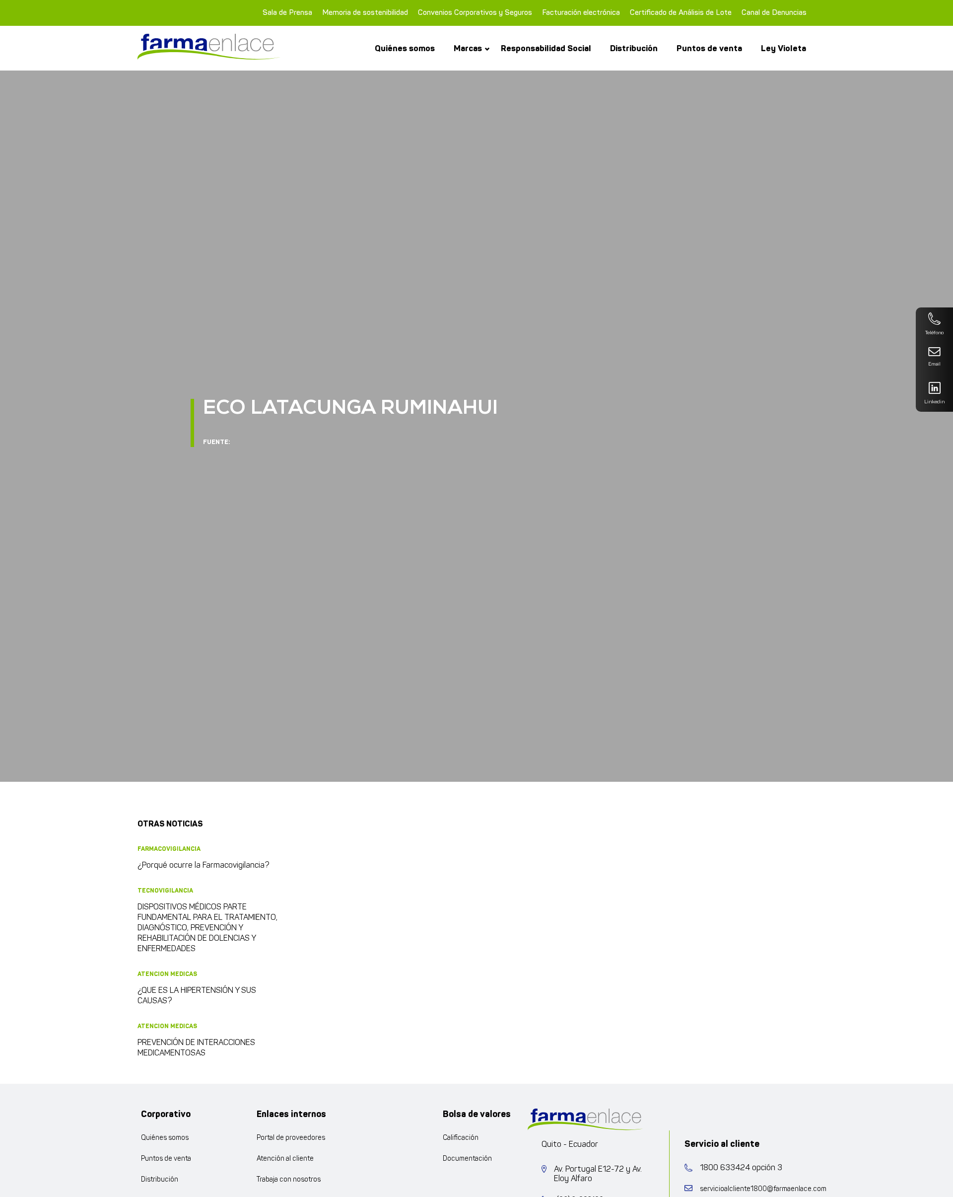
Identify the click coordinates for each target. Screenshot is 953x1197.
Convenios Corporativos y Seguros (475, 12)
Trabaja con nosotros (289, 1180)
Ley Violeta (783, 48)
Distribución (634, 48)
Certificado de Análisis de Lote (681, 12)
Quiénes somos (405, 48)
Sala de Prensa (287, 12)
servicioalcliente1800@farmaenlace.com (763, 1189)
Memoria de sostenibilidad (365, 12)
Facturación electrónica (581, 12)
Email (934, 364)
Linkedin (934, 402)
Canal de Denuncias (774, 12)
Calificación (460, 1138)
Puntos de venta (709, 48)
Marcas (468, 48)
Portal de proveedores (291, 1138)
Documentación (467, 1159)
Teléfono (934, 333)
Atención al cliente (285, 1159)
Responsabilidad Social (546, 48)
